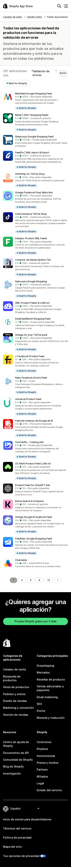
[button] (35, 101)
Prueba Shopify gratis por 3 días (36, 621)
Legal (40, 783)
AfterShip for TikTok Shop (30, 173)
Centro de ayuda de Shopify (16, 743)
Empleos (42, 748)
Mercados (43, 672)
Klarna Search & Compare (29, 501)
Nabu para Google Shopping (31, 281)
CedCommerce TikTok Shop (31, 213)
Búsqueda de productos (11, 678)
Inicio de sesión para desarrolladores (27, 819)
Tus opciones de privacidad (21, 856)
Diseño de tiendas (15, 700)
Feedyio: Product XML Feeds (31, 238)
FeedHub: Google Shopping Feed (33, 538)
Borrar (63, 73)
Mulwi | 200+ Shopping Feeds (31, 115)
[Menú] (66, 6)
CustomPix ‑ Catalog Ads (29, 442)
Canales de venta (14, 669)
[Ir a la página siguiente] (57, 580)
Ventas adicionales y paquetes (50, 688)
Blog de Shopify (13, 766)
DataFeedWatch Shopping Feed (32, 318)
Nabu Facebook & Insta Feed (31, 377)
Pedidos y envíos (14, 694)
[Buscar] (59, 6)
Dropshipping (45, 665)
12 (48, 580)
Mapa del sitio (12, 846)
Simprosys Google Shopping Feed (34, 136)
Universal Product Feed (28, 399)
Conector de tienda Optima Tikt (33, 259)
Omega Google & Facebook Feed (33, 517)
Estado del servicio (49, 790)
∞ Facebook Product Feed (29, 356)
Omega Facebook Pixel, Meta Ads (34, 192)
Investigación (12, 773)
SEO (39, 704)
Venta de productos (16, 687)
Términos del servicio (17, 828)
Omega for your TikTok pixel (31, 334)
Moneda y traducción (50, 717)
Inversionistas (46, 755)
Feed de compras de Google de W (34, 420)
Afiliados (42, 776)
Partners (42, 769)
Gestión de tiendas (15, 714)
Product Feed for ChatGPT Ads (32, 485)
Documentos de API (16, 752)
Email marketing (47, 697)
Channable (21, 560)
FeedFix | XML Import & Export (32, 152)
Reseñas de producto (51, 679)
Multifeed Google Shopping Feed (33, 93)
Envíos (41, 710)
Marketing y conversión (18, 707)
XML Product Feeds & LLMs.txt (32, 302)
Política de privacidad (17, 837)
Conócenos (44, 742)
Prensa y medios (48, 762)
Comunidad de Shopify (18, 759)
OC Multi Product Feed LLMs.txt (33, 463)
